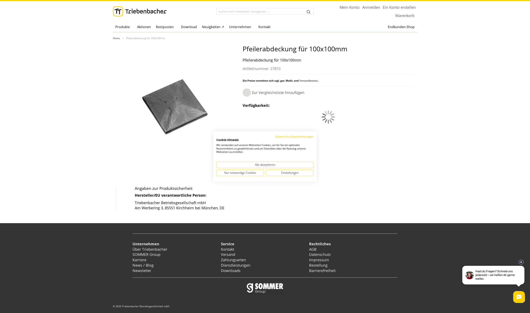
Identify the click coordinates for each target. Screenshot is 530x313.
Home (116, 38)
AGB (313, 249)
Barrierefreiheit (323, 270)
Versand (228, 254)
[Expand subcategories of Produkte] (131, 27)
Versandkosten (308, 80)
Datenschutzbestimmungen (294, 136)
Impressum (319, 259)
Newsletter (141, 270)
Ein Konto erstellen (399, 7)
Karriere (139, 259)
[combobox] (265, 11)
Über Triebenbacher (149, 249)
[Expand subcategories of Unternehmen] (252, 27)
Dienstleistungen (235, 265)
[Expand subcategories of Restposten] (175, 27)
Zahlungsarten (233, 259)
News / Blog (143, 265)
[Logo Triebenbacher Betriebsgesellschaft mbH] (140, 11)
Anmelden (371, 7)
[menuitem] (124, 27)
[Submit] (308, 11)
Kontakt (227, 249)
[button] (273, 92)
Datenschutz (320, 254)
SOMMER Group (146, 254)
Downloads (231, 270)
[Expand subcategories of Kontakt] (272, 27)
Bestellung (318, 265)
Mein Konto (350, 7)
